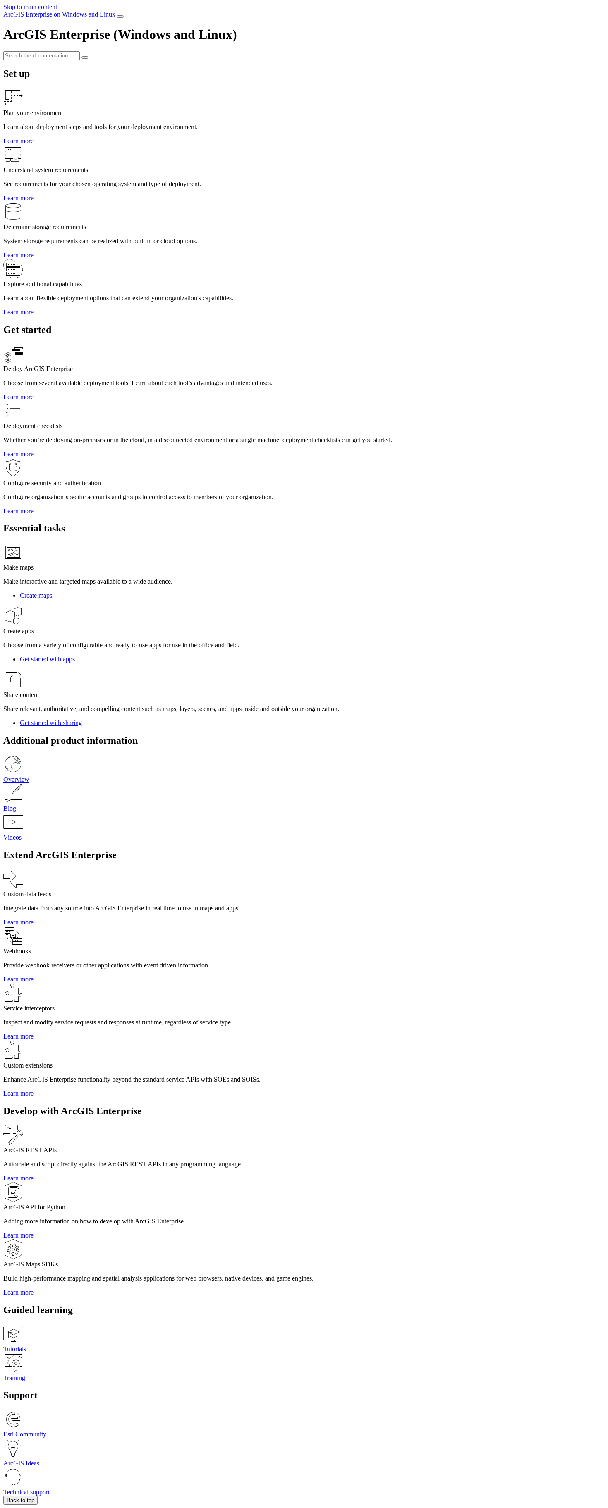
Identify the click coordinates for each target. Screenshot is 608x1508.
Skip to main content (30, 6)
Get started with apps (47, 659)
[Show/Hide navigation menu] (120, 16)
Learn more (18, 140)
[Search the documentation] (84, 57)
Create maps (36, 595)
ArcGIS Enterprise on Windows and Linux (60, 14)
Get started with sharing (51, 722)
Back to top (20, 1500)
